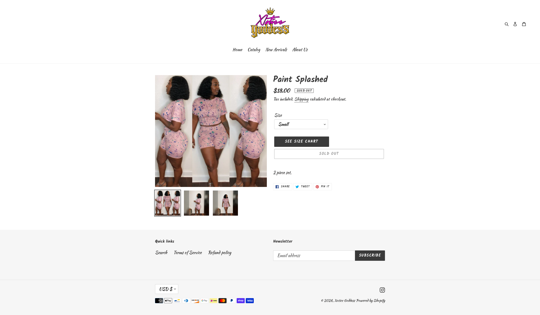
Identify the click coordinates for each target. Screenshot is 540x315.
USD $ (165, 289)
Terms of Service (187, 252)
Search (161, 252)
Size (278, 115)
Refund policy (219, 252)
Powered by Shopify (370, 300)
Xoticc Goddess (344, 300)
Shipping (301, 99)
